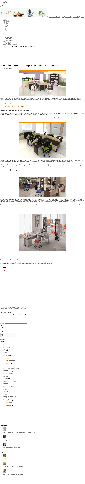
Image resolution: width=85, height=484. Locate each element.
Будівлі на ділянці (8, 37)
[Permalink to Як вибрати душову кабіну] (4, 437)
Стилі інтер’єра (8, 43)
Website (1, 329)
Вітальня (9, 358)
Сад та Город (6, 387)
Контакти (5, 3)
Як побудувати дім (6, 20)
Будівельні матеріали (8, 345)
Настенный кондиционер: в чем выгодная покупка (12, 307)
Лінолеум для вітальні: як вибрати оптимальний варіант (13, 308)
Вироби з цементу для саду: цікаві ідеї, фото (14, 458)
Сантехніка (6, 389)
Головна (4, 19)
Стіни (6, 22)
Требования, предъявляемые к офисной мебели (14, 106)
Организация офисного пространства (12, 107)
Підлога (6, 25)
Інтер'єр (5, 370)
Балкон (5, 344)
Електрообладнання (9, 28)
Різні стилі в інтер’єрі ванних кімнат (12, 447)
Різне (5, 384)
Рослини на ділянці (9, 40)
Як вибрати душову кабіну (9, 440)
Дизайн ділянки (8, 38)
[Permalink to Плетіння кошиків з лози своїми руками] (4, 472)
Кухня (6, 33)
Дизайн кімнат (6, 30)
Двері (5, 352)
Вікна (6, 26)
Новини (5, 376)
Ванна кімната (8, 31)
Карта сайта (5, 2)
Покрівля (7, 23)
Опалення (7, 27)
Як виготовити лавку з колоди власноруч (13, 466)
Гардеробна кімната (11, 360)
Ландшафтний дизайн (7, 36)
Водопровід (9, 402)
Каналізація (7, 29)
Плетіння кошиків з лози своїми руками (13, 474)
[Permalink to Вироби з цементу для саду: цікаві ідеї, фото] (4, 456)
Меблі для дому (8, 42)
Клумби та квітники (9, 39)
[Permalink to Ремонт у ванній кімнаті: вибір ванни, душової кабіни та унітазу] (4, 430)
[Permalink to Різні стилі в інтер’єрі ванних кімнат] (4, 445)
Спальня (6, 34)
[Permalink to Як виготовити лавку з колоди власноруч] (4, 464)
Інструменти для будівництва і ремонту (11, 368)
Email (1, 327)
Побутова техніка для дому (9, 381)
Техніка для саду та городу (9, 396)
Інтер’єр (4, 41)
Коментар (2, 323)
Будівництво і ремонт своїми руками (10, 44)
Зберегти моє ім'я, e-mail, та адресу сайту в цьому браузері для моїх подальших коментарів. (20, 331)
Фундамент (7, 21)
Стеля (6, 24)
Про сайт (4, 1)
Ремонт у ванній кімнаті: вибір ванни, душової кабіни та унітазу (19, 432)
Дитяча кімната (8, 32)
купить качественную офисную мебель (19, 113)
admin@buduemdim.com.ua (22, 481)
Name (1, 325)
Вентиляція (9, 400)
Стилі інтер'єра (7, 392)
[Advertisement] (42, 55)
